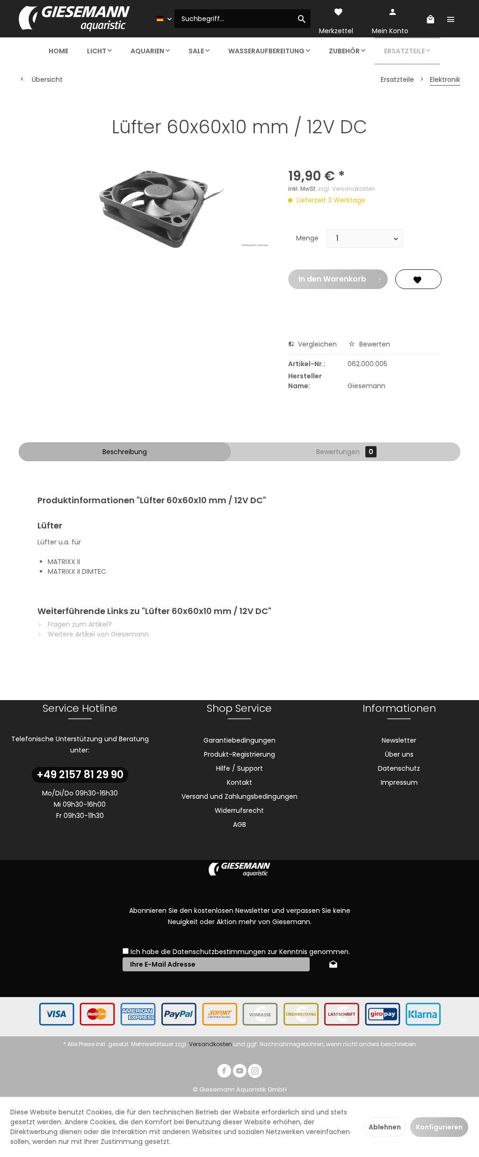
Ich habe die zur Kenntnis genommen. (240, 951)
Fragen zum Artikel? (79, 624)
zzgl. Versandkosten (346, 189)
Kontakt (239, 782)
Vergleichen (316, 344)
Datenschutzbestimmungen (219, 951)
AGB (239, 824)
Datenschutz (399, 768)
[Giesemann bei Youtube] (239, 1072)
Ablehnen (385, 1127)
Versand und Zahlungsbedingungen (239, 796)
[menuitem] (242, 18)
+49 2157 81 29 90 (79, 774)
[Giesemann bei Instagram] (255, 1072)
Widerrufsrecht (239, 810)
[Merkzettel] (338, 11)
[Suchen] (302, 18)
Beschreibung (124, 451)
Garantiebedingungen (239, 740)
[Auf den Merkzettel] (418, 279)
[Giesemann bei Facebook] (224, 1072)
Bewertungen (344, 451)
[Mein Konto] (392, 11)
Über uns (399, 754)
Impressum (399, 782)
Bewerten (373, 344)
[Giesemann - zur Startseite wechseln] (74, 19)
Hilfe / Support (239, 768)
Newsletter (399, 740)
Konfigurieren (439, 1127)
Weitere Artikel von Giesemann (97, 634)
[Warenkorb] (430, 18)
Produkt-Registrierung (239, 754)
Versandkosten (210, 1044)
